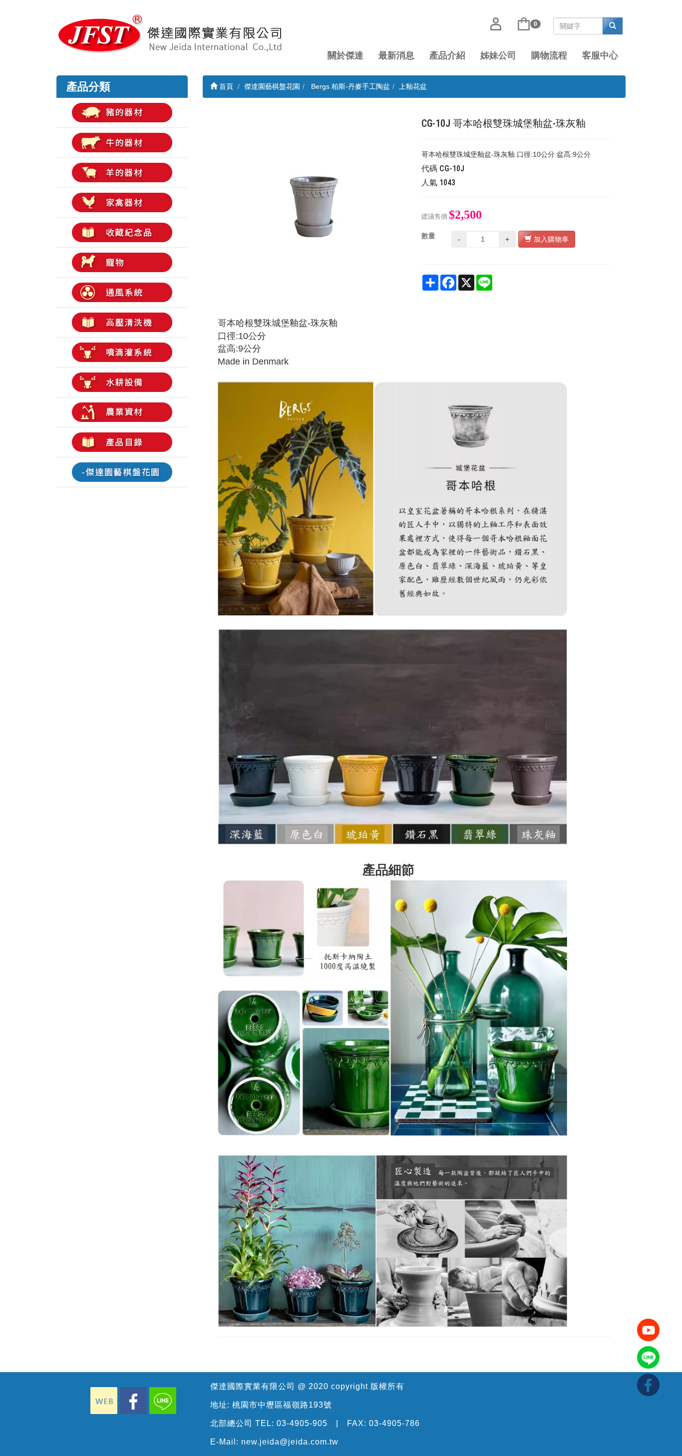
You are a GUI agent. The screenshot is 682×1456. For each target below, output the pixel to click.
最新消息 (396, 55)
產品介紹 (447, 55)
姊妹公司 (498, 55)
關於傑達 (345, 55)
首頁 (225, 86)
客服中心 (600, 55)
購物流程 (549, 55)
